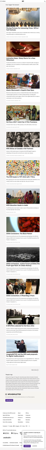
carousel (10, 380)
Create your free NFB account (9, 413)
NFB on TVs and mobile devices (9, 430)
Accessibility (5, 442)
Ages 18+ (17, 377)
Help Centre (20, 415)
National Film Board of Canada (27, 385)
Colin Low (20, 380)
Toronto (22, 389)
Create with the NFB (7, 419)
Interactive (32, 383)
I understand (27, 446)
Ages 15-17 (14, 377)
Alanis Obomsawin (23, 377)
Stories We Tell (24, 388)
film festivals (28, 381)
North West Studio (21, 386)
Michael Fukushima (9, 385)
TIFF (15, 389)
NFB (34, 385)
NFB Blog (3, 1)
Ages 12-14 (9, 377)
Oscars (31, 386)
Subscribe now (9, 400)
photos (7, 388)
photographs (35, 386)
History (16, 383)
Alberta (28, 377)
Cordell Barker (25, 380)
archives (14, 378)
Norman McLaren (14, 386)
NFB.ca (27, 413)
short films (19, 388)
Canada (7, 380)
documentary (36, 380)
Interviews (36, 383)
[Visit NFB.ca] (25, 1)
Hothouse (23, 383)
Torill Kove (18, 389)
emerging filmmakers (14, 381)
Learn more (34, 446)
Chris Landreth (15, 380)
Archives (27, 422)
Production (28, 415)
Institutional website (14, 442)
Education (7, 381)
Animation (32, 377)
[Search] (45, 1)
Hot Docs (19, 383)
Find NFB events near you (8, 417)
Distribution (28, 417)
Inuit (39, 383)
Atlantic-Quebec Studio (21, 378)
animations (11, 378)
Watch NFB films (6, 415)
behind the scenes (36, 378)
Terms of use (22, 442)
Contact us (20, 417)
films (37, 381)
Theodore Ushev (11, 389)
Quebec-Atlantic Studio (13, 388)
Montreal (20, 385)
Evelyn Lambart (21, 381)
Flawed (7, 383)
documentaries (31, 380)
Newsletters (20, 422)
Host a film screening (7, 422)
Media (19, 419)
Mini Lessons (16, 385)
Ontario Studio (27, 386)
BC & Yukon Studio (29, 378)
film (25, 381)
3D (6, 377)
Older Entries (34, 370)
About (19, 413)
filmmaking (34, 381)
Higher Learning (11, 383)
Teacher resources (31, 388)
